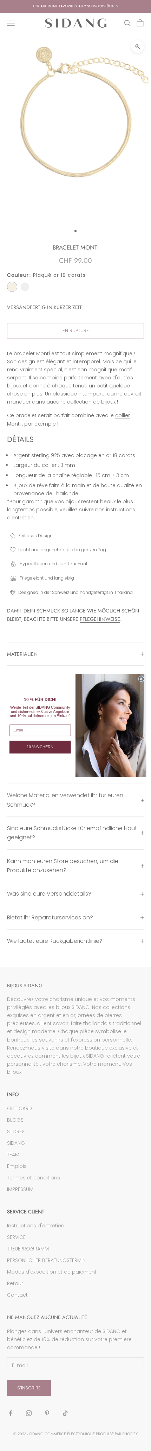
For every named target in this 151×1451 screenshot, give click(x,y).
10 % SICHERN (40, 747)
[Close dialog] (141, 679)
